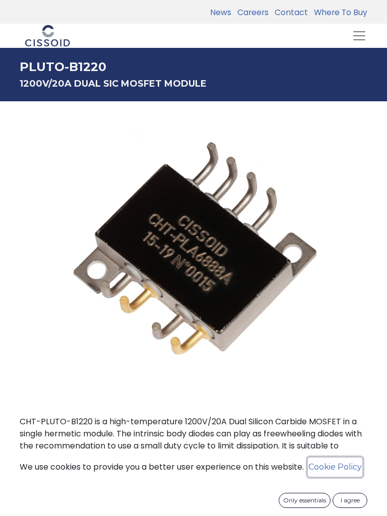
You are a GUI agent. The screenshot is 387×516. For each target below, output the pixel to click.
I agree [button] (350, 500)
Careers (251, 12)
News (220, 12)
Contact (289, 12)
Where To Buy (338, 12)
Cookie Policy (335, 467)
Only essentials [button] (304, 500)
